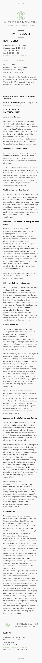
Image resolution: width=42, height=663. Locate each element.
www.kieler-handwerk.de (13, 60)
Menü (21, 3)
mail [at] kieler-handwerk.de (15, 55)
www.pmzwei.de (14, 105)
